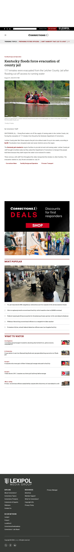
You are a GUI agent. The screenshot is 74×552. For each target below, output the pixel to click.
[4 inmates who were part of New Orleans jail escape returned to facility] (65, 363)
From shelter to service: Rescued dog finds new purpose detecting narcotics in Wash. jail (32, 354)
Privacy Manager (52, 490)
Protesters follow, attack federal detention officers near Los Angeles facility (31, 327)
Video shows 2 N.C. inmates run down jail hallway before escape (25, 373)
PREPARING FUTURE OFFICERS (29, 41)
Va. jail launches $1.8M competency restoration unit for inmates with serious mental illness (37, 305)
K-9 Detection (8, 351)
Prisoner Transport (47, 163)
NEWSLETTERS (43, 28)
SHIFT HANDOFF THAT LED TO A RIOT (53, 41)
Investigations (9, 341)
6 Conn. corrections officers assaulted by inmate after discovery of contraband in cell (32, 383)
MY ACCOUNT (52, 28)
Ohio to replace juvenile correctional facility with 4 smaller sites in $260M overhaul (34, 310)
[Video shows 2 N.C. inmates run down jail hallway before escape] (65, 373)
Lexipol (17, 540)
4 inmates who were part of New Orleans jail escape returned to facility (27, 363)
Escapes (7, 361)
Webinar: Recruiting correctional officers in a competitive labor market (30, 321)
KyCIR (6, 143)
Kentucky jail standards (15, 147)
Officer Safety (8, 381)
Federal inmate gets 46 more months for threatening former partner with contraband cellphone (37, 316)
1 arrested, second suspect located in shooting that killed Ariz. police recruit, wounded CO (29, 343)
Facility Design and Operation (13, 56)
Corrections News (11, 163)
